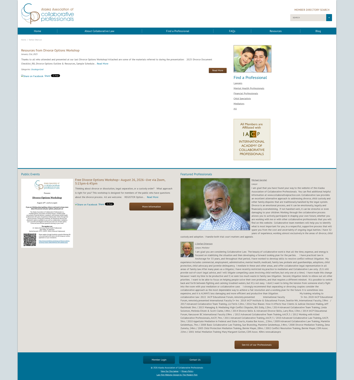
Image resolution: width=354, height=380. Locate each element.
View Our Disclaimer (170, 371)
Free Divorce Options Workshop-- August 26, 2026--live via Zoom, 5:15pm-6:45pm (120, 181)
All (235, 108)
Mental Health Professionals (249, 88)
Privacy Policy (187, 371)
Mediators (239, 103)
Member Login (159, 359)
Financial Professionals (246, 93)
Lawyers (238, 83)
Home (37, 31)
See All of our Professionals (257, 344)
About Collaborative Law (99, 31)
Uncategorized (37, 69)
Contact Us (195, 359)
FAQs (232, 31)
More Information (151, 206)
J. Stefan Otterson (204, 243)
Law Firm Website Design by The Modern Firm (177, 374)
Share (47, 75)
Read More (102, 63)
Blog (318, 31)
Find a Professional (177, 31)
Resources (276, 31)
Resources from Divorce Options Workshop (50, 50)
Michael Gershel (259, 180)
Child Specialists (242, 98)
